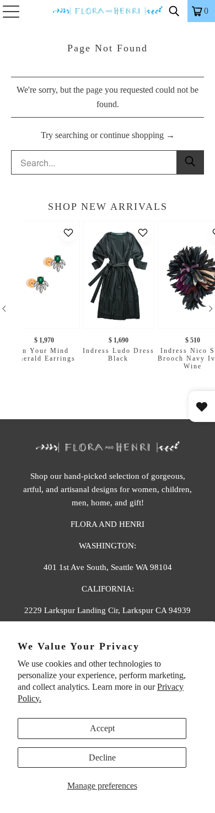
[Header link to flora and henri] (108, 11)
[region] (107, 309)
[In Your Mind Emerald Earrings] (44, 275)
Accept (102, 728)
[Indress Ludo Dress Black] (118, 275)
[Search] (174, 11)
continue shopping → (137, 135)
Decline (102, 757)
